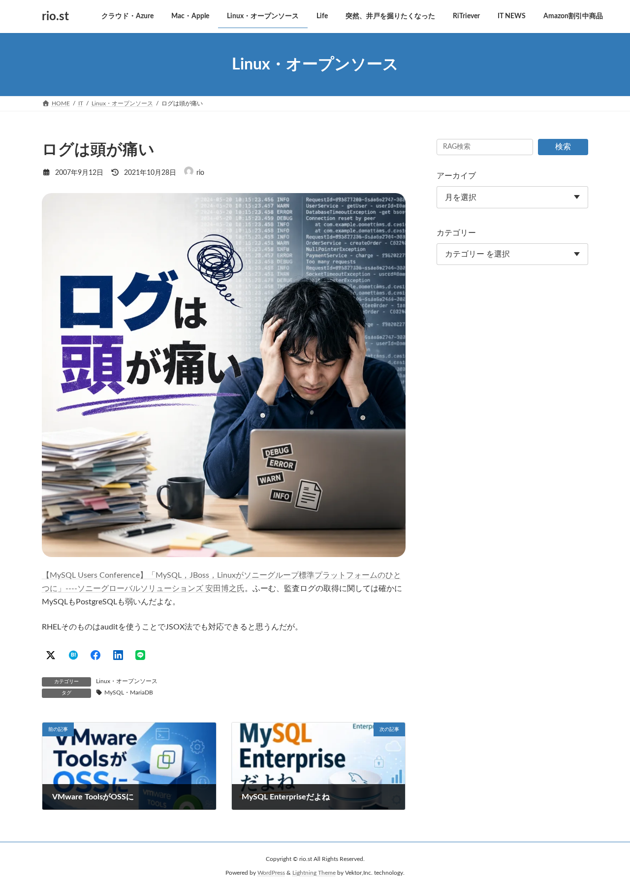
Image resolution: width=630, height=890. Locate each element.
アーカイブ (456, 176)
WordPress (271, 873)
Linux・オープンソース (127, 681)
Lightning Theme (314, 873)
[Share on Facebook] (95, 655)
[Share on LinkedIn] (118, 655)
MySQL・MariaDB (128, 692)
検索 (563, 147)
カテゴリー (456, 233)
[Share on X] (51, 655)
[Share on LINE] (140, 655)
